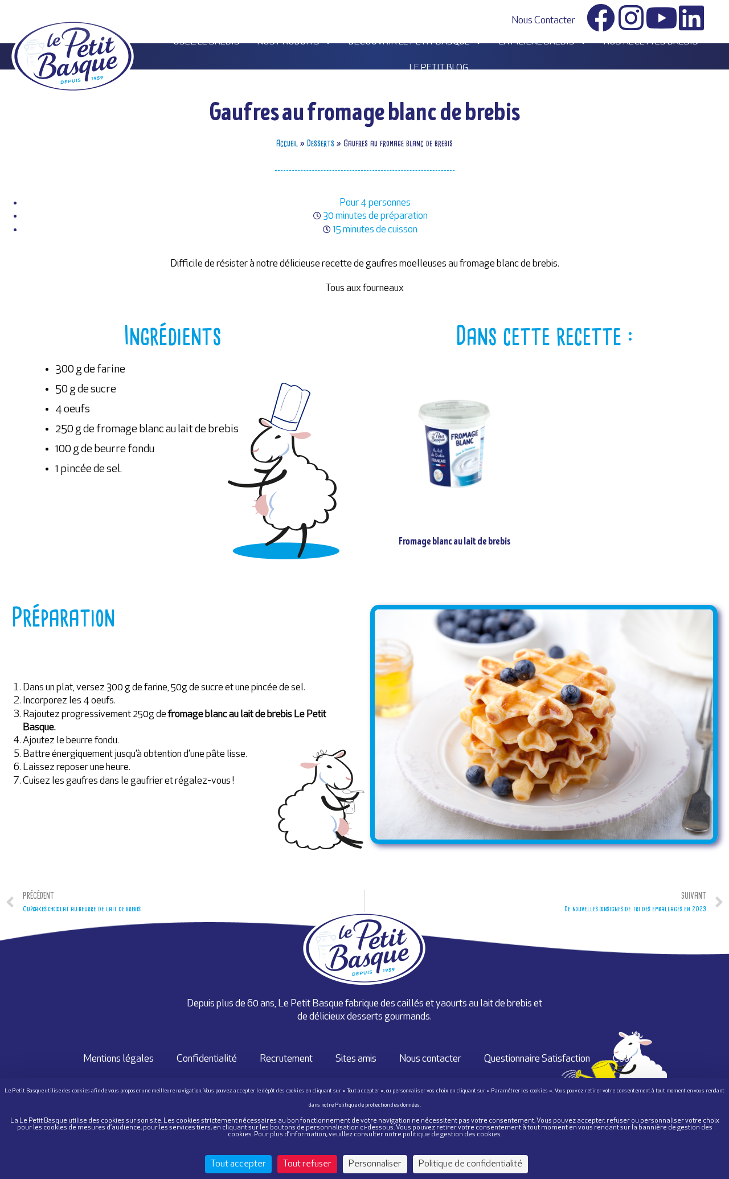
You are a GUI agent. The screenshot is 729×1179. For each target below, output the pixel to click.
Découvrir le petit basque (409, 42)
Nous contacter (543, 20)
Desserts (320, 143)
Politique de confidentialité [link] (470, 1164)
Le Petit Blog (438, 68)
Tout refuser (307, 1164)
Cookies (629, 1059)
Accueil (287, 143)
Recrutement (286, 1059)
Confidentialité (207, 1059)
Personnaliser (375, 1164)
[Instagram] (631, 17)
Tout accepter (238, 1164)
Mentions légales (118, 1059)
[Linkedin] (691, 17)
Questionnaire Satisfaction (537, 1059)
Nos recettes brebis (651, 42)
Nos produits (288, 42)
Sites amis (355, 1059)
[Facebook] (601, 17)
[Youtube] (661, 17)
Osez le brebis (206, 42)
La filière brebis (537, 42)
